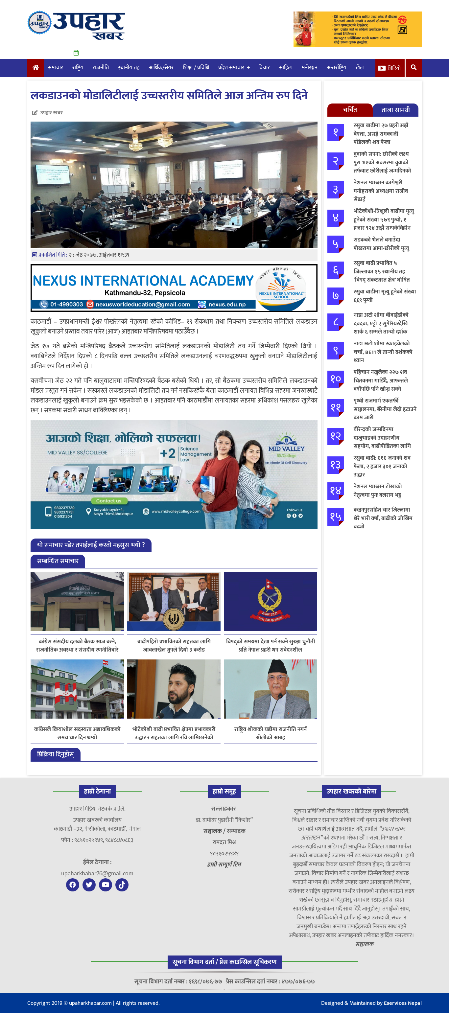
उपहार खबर (51, 112)
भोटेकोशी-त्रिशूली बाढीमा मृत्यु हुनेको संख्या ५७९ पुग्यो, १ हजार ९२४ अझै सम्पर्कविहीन (384, 220)
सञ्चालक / (215, 831)
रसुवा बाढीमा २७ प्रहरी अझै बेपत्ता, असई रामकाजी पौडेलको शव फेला (381, 134)
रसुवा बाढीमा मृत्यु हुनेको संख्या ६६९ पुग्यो (385, 296)
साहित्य (286, 67)
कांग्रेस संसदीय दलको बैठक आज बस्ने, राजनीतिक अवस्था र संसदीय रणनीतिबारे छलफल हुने (77, 646)
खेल (360, 67)
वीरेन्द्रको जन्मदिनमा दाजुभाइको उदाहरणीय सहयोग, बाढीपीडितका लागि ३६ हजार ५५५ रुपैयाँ (382, 442)
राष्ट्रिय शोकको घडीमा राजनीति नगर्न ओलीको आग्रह (270, 733)
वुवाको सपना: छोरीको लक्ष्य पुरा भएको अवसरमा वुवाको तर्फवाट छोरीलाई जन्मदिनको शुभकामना (382, 167)
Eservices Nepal (403, 1003)
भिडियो (394, 68)
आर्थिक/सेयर (161, 67)
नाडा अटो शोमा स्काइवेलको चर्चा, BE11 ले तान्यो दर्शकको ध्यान (383, 352)
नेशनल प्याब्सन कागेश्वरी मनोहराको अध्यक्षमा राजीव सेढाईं (381, 191)
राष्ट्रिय (77, 67)
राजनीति (101, 67)
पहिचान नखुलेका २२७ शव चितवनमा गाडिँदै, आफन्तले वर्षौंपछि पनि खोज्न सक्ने (381, 381)
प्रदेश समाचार (231, 67)
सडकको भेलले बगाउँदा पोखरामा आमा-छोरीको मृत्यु (381, 244)
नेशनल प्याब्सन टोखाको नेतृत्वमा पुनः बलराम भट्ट (378, 491)
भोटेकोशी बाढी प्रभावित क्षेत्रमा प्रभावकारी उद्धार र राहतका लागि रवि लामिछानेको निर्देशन (173, 733)
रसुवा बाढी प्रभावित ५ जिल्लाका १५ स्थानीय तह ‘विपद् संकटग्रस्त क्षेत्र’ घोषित (382, 272)
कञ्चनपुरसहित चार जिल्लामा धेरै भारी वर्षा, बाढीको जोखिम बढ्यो (383, 518)
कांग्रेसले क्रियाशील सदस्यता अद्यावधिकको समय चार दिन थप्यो (77, 733)
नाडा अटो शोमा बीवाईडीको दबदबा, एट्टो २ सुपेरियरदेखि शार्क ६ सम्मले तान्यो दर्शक (381, 323)
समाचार (55, 67)
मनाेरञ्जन (310, 67)
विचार (264, 67)
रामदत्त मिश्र (224, 842)
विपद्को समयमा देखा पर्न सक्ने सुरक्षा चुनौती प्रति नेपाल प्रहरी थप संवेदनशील (270, 646)
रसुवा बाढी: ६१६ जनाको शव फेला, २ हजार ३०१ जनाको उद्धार (382, 466)
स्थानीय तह (128, 67)
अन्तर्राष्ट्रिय (336, 67)
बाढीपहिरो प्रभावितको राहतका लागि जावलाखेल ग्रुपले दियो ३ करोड (174, 646)
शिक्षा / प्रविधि (196, 67)
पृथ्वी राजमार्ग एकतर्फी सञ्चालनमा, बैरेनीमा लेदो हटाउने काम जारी (385, 409)
